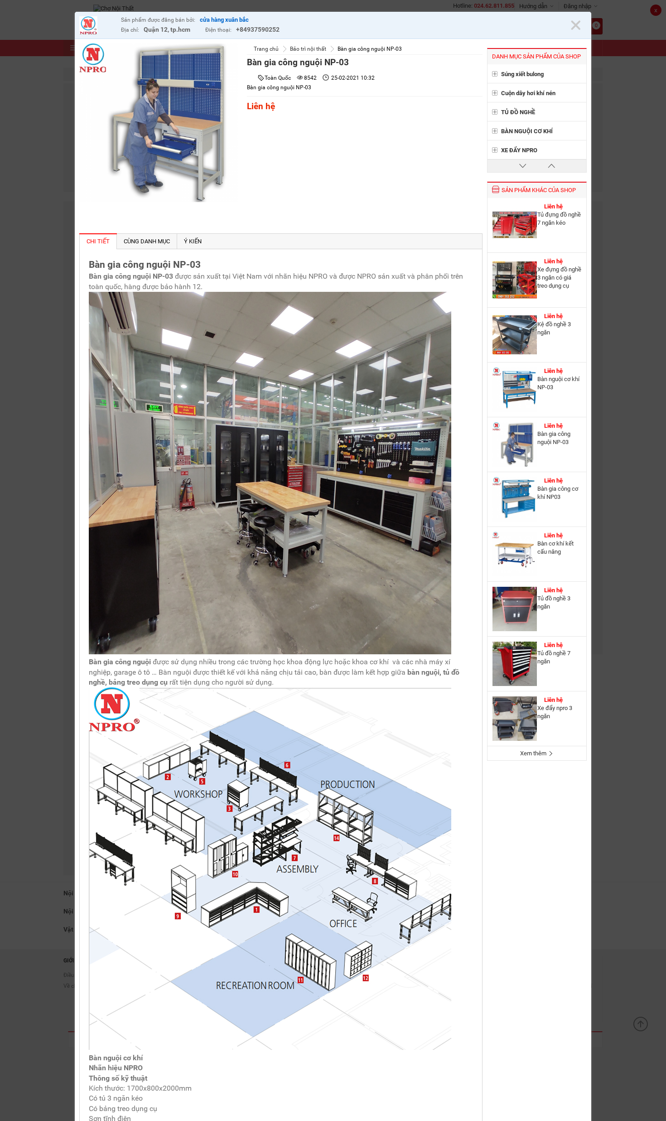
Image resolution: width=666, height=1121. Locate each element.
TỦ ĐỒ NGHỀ (518, 112)
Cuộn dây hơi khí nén (528, 93)
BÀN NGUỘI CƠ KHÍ (527, 131)
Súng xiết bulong (522, 74)
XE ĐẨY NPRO (519, 150)
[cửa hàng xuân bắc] (97, 26)
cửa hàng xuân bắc (224, 19)
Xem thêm (534, 753)
